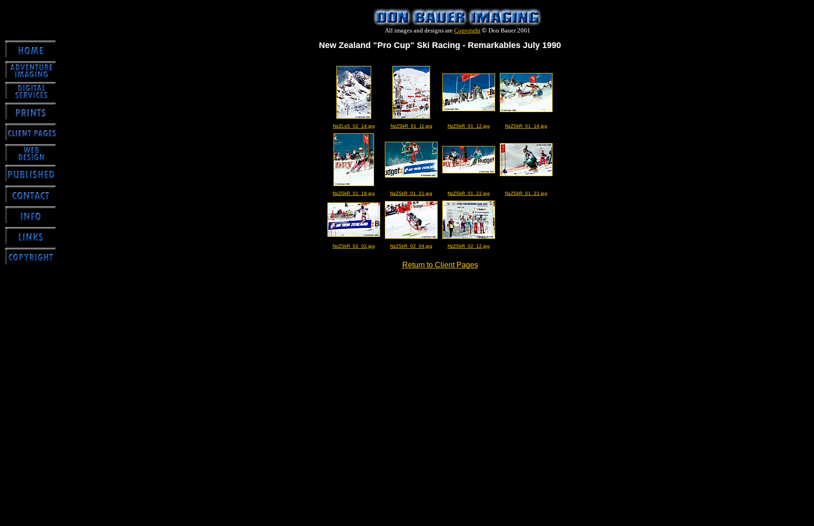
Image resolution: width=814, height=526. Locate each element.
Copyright (467, 30)
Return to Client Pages (440, 265)
